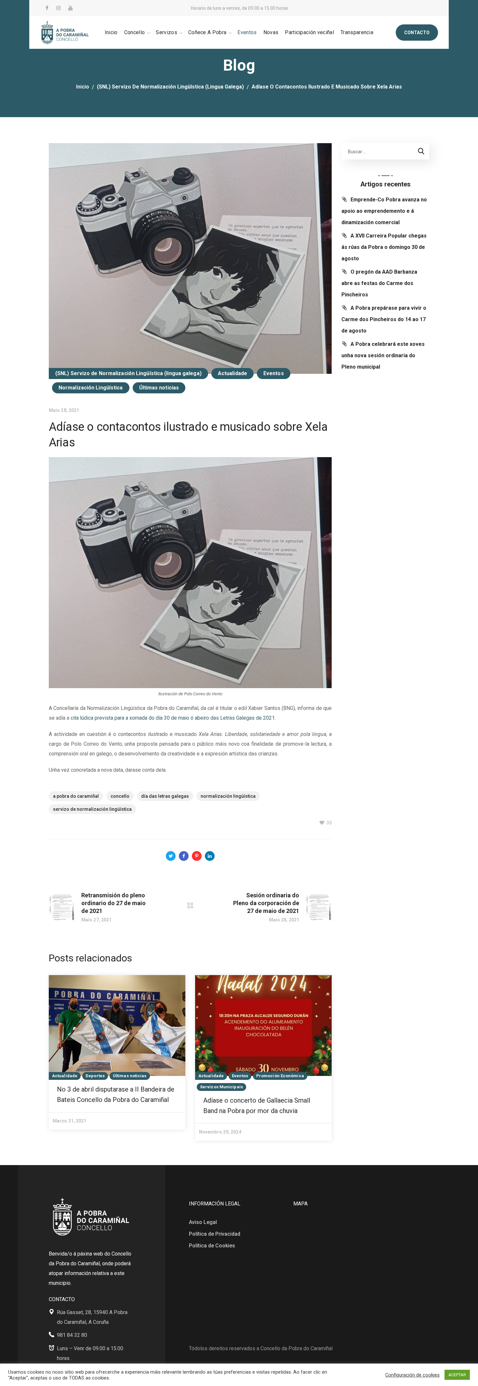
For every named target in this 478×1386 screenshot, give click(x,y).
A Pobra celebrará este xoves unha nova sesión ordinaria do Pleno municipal (383, 355)
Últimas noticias (159, 388)
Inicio (82, 87)
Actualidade (232, 373)
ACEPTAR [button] (457, 1374)
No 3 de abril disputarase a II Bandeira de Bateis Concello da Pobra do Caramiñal (115, 1094)
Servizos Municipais (221, 1086)
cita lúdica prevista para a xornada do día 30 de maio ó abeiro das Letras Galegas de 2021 (173, 718)
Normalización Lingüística (91, 388)
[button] (416, 32)
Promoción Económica (280, 1075)
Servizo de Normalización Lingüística (92, 809)
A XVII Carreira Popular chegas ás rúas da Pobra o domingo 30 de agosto (384, 247)
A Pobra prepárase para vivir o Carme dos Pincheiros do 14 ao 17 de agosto (383, 319)
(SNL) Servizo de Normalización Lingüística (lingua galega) (170, 87)
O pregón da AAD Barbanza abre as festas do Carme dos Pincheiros (379, 283)
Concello (120, 796)
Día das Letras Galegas (165, 796)
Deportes (95, 1075)
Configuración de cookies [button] (412, 1375)
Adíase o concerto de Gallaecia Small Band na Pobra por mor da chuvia (256, 1105)
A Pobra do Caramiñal (76, 796)
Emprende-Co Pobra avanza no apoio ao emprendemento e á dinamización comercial (384, 211)
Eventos (273, 373)
